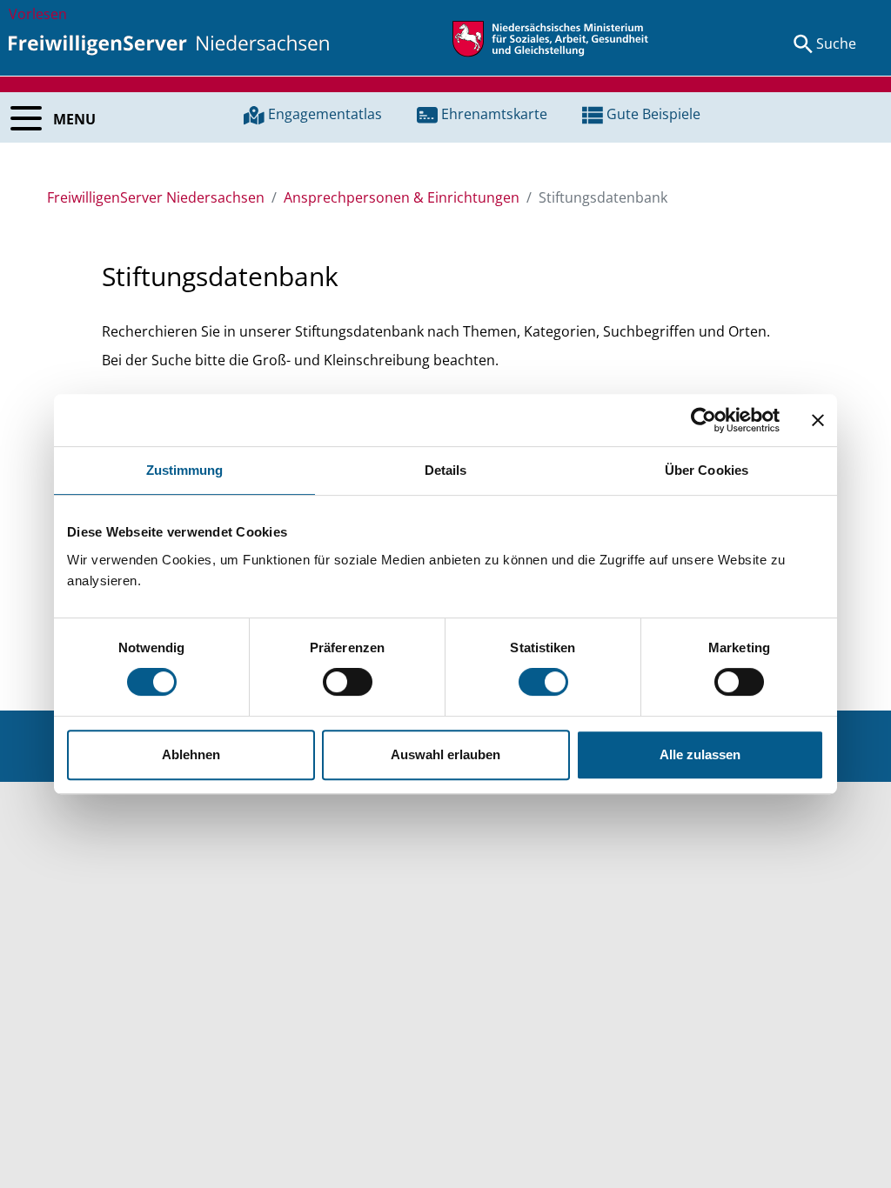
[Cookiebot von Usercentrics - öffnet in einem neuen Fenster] (703, 420)
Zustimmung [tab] (185, 470)
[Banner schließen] (818, 420)
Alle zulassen (700, 754)
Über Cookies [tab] (706, 470)
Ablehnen (191, 754)
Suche (836, 43)
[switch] (347, 682)
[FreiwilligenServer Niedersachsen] (169, 43)
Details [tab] (446, 470)
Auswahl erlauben (445, 754)
